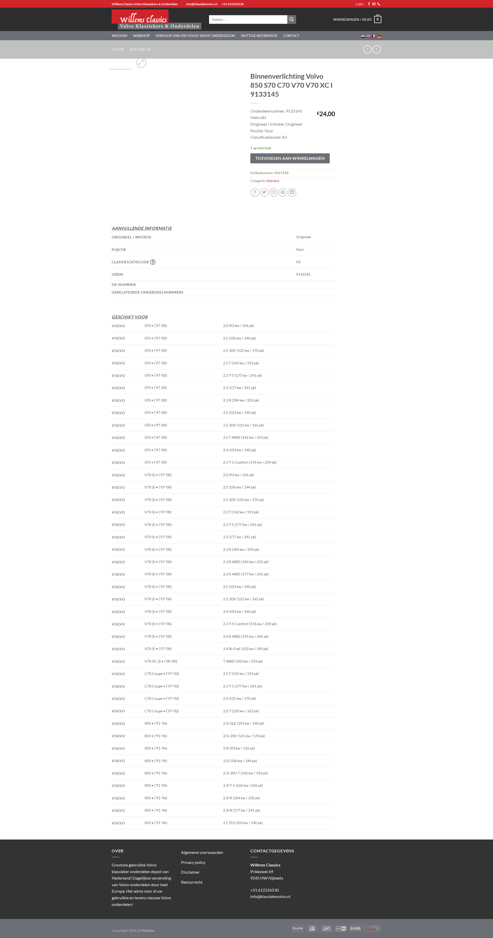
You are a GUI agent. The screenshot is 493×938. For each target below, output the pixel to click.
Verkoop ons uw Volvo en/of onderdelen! (195, 36)
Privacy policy (193, 862)
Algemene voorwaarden (202, 852)
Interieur (140, 49)
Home (118, 49)
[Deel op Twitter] (264, 192)
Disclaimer (190, 872)
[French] (374, 35)
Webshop (141, 36)
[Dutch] (363, 35)
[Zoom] (141, 63)
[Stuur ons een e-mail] (373, 4)
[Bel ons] (378, 4)
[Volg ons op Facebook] (369, 4)
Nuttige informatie (259, 36)
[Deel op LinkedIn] (292, 192)
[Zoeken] (291, 19)
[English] (368, 35)
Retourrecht (192, 882)
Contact (291, 36)
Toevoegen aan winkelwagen (290, 158)
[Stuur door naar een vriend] (273, 192)
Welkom (119, 36)
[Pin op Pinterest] (283, 192)
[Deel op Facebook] (255, 192)
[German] (379, 35)
